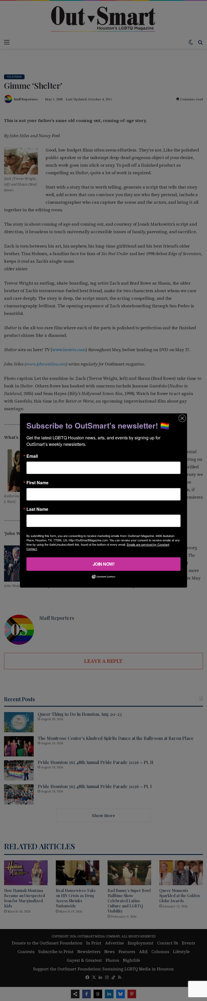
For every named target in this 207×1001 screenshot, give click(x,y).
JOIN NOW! (104, 564)
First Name (37, 482)
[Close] (182, 418)
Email (32, 456)
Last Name (37, 509)
